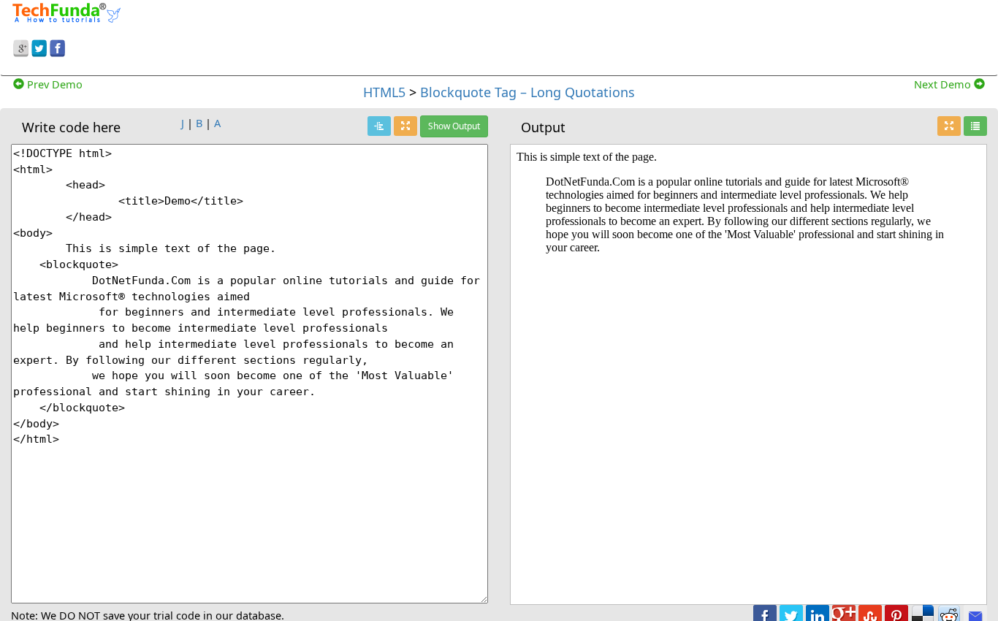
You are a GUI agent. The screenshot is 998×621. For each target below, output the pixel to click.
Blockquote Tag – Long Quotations (527, 92)
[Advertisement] (623, 35)
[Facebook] (57, 46)
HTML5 (384, 92)
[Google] (21, 46)
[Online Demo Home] (66, 11)
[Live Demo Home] (975, 126)
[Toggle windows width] (405, 126)
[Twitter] (39, 46)
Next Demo (944, 84)
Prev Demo (53, 84)
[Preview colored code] (379, 126)
